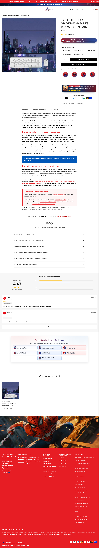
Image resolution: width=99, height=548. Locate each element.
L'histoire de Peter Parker (80, 460)
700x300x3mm (78, 50)
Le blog (76, 511)
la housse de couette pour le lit (48, 201)
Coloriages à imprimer (80, 522)
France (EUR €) (9, 542)
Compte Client (63, 460)
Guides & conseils (79, 508)
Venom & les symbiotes (80, 471)
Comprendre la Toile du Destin (82, 474)
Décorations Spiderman (35, 207)
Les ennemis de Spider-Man (81, 468)
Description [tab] (25, 109)
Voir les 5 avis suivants (50, 326)
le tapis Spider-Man (60, 199)
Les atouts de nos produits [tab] (39, 109)
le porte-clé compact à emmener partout (43, 203)
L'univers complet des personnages (83, 463)
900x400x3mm (78, 54)
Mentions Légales (47, 458)
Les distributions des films (81, 490)
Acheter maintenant (78, 64)
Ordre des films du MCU (80, 487)
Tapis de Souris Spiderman (55, 209)
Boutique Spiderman (6, 401)
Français (78, 9)
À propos (77, 524)
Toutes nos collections (80, 500)
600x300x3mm (66, 50)
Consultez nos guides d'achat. (64, 216)
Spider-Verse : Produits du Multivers (37, 209)
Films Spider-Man (79, 484)
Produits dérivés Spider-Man (81, 506)
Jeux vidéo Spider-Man (80, 492)
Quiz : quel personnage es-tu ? (82, 519)
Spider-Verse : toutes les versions (82, 465)
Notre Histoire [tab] (54, 109)
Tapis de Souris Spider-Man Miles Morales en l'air (9, 404)
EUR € (71, 9)
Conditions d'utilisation (49, 477)
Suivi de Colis (62, 466)
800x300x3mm (66, 54)
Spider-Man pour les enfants (81, 503)
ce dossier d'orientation (58, 194)
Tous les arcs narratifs (80, 476)
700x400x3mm (90, 50)
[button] (85, 10)
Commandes (62, 463)
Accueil (4, 15)
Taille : (67, 47)
